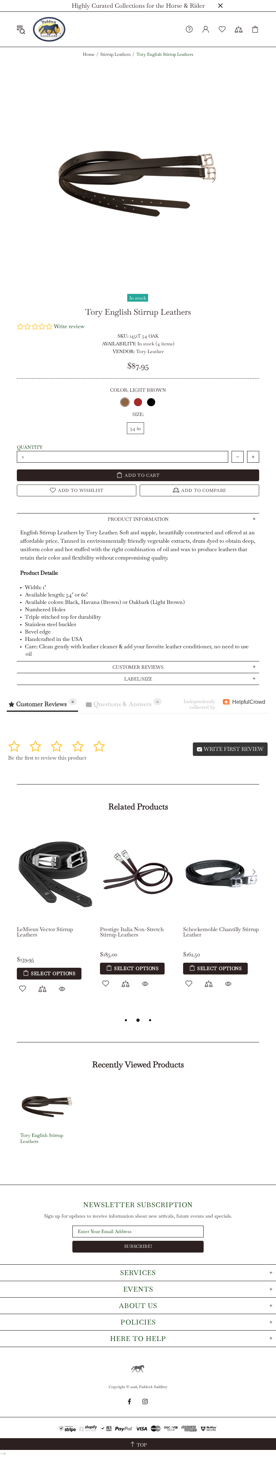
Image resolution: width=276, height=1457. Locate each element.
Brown (138, 402)
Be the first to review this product (47, 757)
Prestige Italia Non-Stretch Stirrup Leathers (132, 932)
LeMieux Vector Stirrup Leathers (45, 932)
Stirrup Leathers (115, 54)
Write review (69, 326)
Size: (138, 414)
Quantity (29, 447)
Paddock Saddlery (49, 29)
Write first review (233, 749)
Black (151, 402)
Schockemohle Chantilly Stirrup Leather (221, 932)
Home (89, 54)
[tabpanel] (55, 916)
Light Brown (125, 402)
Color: (138, 390)
